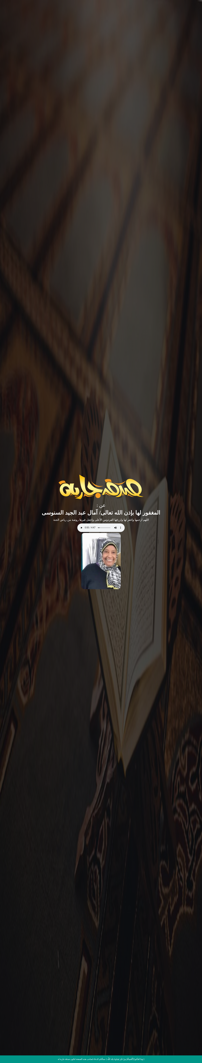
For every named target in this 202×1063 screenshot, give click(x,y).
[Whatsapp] (193, 1055)
